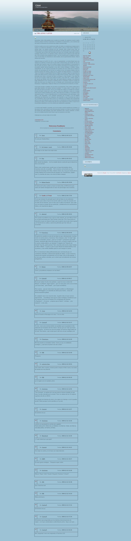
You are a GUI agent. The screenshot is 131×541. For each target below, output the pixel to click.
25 (35, 504)
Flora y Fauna (88, 128)
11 (35, 322)
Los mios (85, 85)
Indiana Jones (86, 78)
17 (35, 408)
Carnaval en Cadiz (87, 58)
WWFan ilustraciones (89, 157)
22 (35, 470)
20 (35, 447)
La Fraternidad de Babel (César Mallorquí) (88, 135)
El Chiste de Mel (88, 121)
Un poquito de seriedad (88, 99)
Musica (84, 86)
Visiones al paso (86, 100)
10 (35, 310)
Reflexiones (85, 92)
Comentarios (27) (39, 119)
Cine (84, 61)
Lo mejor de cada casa (88, 83)
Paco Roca (87, 140)
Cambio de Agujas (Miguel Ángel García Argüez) (89, 111)
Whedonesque (88, 156)
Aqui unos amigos (87, 55)
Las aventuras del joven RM (89, 79)
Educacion (85, 69)
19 (35, 435)
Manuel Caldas (88, 139)
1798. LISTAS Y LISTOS (44, 33)
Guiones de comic (87, 72)
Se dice (86, 145)
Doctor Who (85, 68)
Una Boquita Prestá (89, 154)
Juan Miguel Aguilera (89, 132)
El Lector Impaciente (89, 122)
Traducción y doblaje (89, 150)
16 (35, 388)
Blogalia (104, 172)
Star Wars (85, 94)
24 (35, 493)
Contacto (42, 30)
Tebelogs (87, 146)
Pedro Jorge (87, 142)
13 (35, 352)
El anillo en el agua (87, 71)
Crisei (38, 5)
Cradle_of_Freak (47, 195)
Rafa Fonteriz (88, 143)
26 (35, 516)
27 (35, 529)
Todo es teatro (86, 96)
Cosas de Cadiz (86, 62)
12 (35, 338)
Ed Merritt (119, 172)
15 (35, 377)
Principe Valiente (86, 90)
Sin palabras (85, 93)
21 (35, 458)
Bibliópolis (87, 108)
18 (35, 420)
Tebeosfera (87, 149)
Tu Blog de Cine (88, 151)
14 (35, 363)
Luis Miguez (87, 137)
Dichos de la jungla (87, 66)
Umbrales (87, 153)
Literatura (85, 82)
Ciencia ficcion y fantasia (88, 59)
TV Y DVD (85, 97)
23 (35, 481)
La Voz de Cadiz (86, 80)
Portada (36, 30)
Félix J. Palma (88, 126)
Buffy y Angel (86, 57)
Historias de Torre (87, 73)
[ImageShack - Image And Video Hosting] (90, 53)
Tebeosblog (87, 147)
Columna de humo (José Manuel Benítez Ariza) (89, 116)
